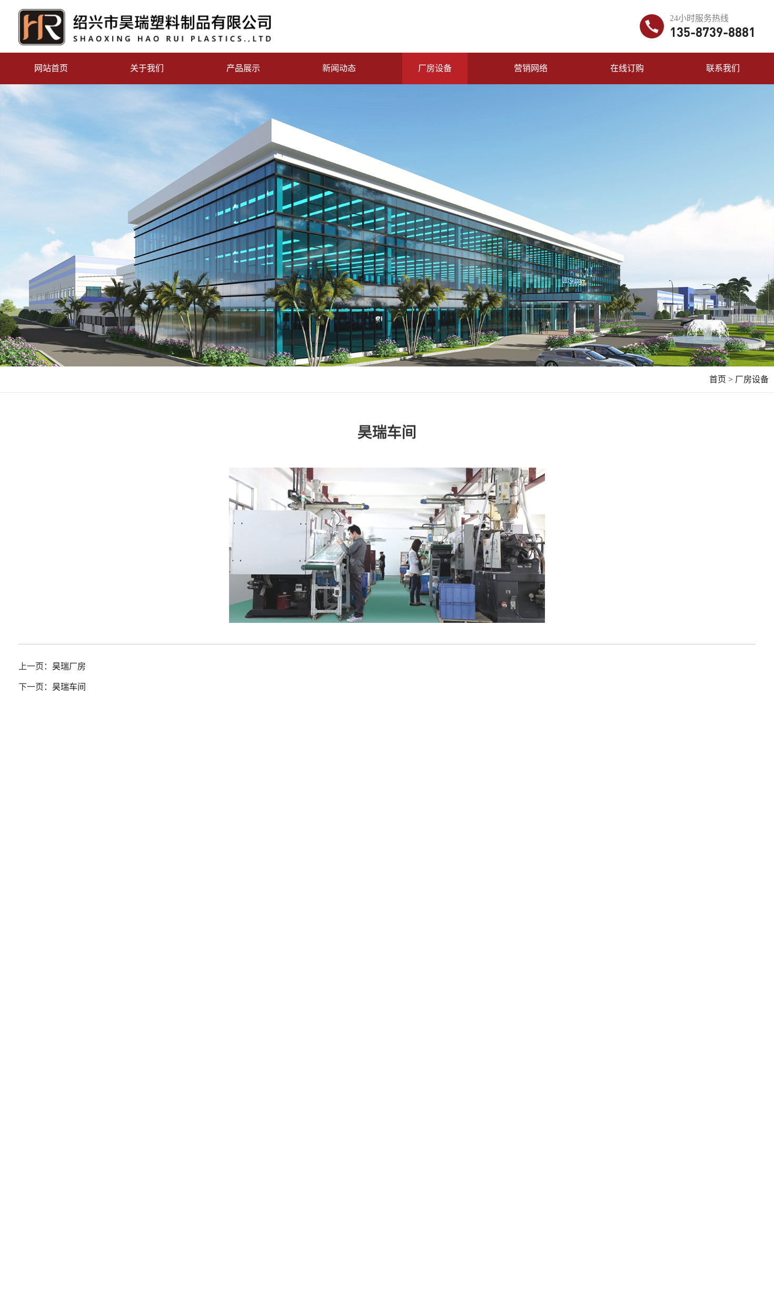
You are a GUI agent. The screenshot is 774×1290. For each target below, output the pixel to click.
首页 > (721, 379)
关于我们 (147, 68)
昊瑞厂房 (69, 666)
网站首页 (51, 68)
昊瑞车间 (69, 686)
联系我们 (723, 68)
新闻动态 (339, 68)
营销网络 (531, 68)
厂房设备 (435, 68)
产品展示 (243, 68)
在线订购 (627, 68)
